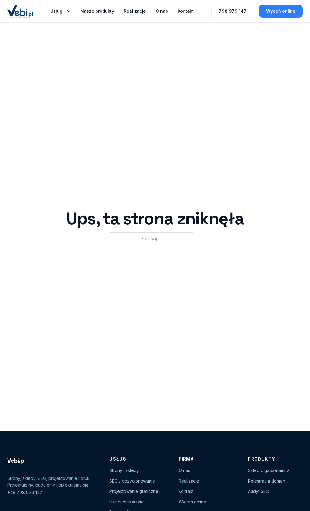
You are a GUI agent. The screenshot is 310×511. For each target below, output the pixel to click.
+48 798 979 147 (24, 492)
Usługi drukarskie (126, 501)
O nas (162, 11)
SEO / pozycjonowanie (132, 480)
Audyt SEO (258, 491)
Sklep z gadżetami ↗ (269, 470)
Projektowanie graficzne (133, 491)
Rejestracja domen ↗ (269, 480)
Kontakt (186, 11)
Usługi (57, 11)
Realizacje (135, 11)
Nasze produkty (97, 11)
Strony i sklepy (124, 470)
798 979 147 (232, 11)
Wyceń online (280, 11)
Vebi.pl (16, 460)
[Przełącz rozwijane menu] (69, 11)
